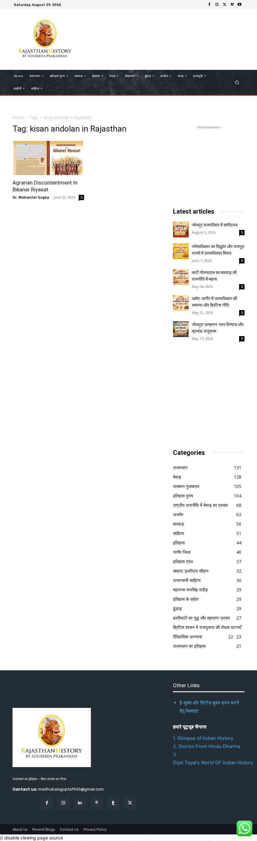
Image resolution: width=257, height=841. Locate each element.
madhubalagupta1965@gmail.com (71, 789)
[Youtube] (239, 4)
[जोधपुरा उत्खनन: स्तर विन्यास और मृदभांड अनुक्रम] (181, 329)
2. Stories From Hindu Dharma (206, 746)
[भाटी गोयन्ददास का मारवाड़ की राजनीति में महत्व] (181, 277)
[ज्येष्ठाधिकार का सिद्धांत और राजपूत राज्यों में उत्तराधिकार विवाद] (181, 251)
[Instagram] (217, 4)
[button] (237, 82)
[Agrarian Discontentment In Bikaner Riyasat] (48, 157)
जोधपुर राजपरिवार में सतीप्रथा (215, 224)
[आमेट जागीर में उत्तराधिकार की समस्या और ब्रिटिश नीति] (181, 303)
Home (18, 117)
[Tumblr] (113, 803)
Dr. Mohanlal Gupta (31, 197)
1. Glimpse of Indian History (203, 738)
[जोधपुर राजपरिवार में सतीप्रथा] (181, 229)
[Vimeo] (232, 4)
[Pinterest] (97, 803)
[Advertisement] (158, 38)
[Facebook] (209, 4)
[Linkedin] (80, 803)
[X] (224, 4)
